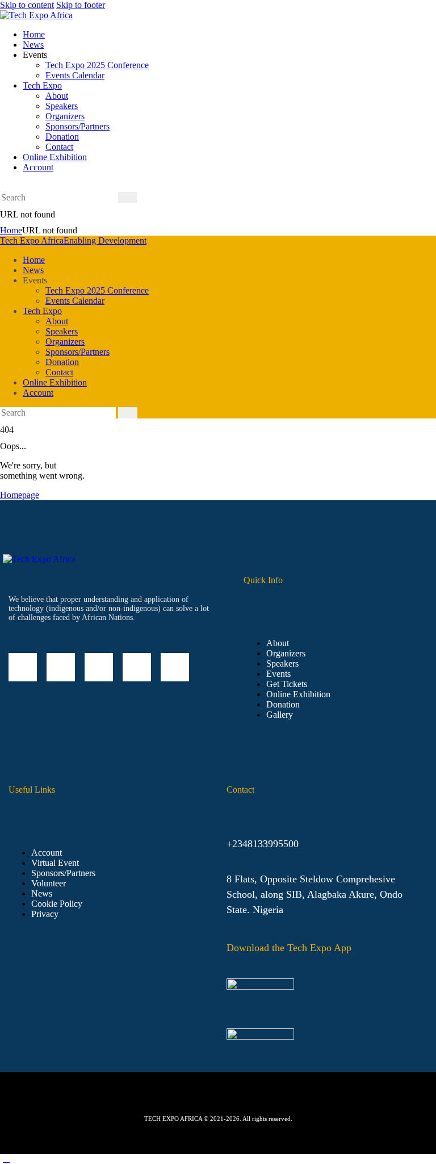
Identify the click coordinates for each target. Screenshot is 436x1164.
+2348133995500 (263, 843)
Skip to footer (80, 5)
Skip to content (27, 5)
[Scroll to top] (6, 1158)
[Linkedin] (23, 667)
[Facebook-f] (61, 667)
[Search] (127, 197)
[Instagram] (99, 667)
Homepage (19, 495)
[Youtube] (175, 667)
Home (11, 230)
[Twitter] (137, 667)
